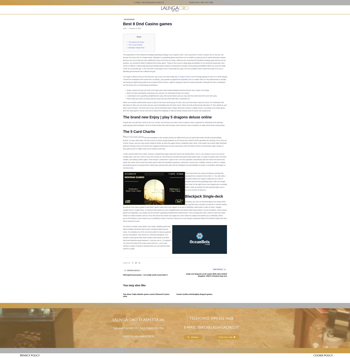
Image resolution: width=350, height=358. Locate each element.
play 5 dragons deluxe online (185, 77)
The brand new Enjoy (136, 42)
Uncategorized (129, 19)
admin (125, 28)
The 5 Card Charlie (135, 45)
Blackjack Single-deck (136, 48)
